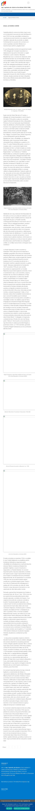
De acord (9, 808)
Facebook (28, 2)
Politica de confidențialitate (21, 808)
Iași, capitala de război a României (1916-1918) (16, 7)
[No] (33, 806)
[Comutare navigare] (2, 14)
